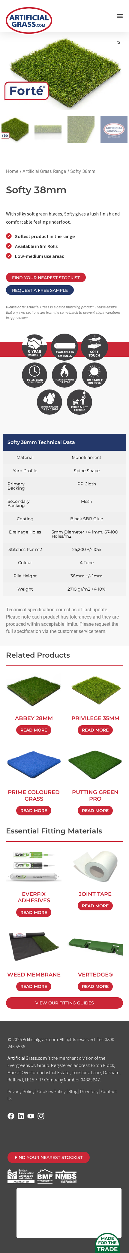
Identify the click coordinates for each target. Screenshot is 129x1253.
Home (12, 171)
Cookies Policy (51, 1091)
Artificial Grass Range (44, 171)
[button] (119, 16)
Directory (89, 1091)
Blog (72, 1091)
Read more (33, 730)
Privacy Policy (21, 1091)
